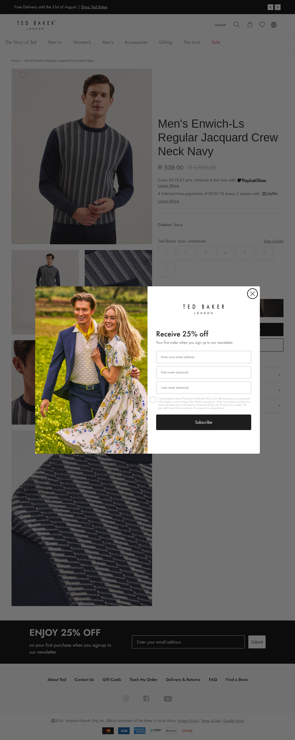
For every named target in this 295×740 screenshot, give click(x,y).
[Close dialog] (252, 294)
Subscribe (203, 422)
